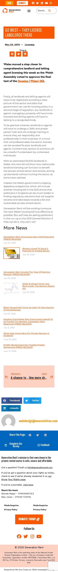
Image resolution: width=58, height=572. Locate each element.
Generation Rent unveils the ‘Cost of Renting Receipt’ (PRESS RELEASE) (27, 273)
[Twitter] (37, 3)
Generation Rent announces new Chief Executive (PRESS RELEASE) (29, 238)
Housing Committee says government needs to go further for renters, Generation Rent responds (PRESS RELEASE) (28, 321)
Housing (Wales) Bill (31, 81)
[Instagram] (50, 3)
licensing (29, 44)
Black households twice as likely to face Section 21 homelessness (29, 308)
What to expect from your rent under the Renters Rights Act (38, 286)
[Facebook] (33, 3)
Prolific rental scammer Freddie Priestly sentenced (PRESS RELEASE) (24, 346)
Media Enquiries (11, 505)
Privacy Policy (10, 509)
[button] (29, 11)
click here (28, 484)
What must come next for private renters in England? (26, 334)
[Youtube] (46, 3)
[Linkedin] (42, 3)
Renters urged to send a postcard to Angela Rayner (36, 249)
